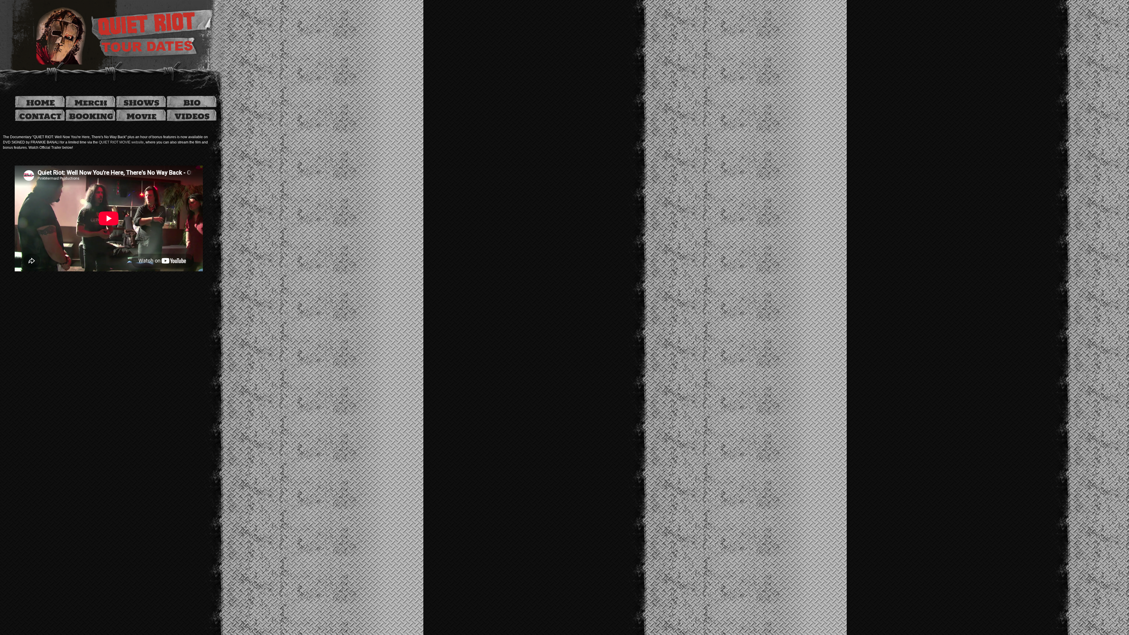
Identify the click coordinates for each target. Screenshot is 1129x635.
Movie (141, 116)
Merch (90, 103)
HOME (40, 103)
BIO (192, 103)
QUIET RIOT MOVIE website (121, 142)
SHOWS (141, 103)
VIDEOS (192, 116)
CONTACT (40, 116)
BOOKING (91, 116)
